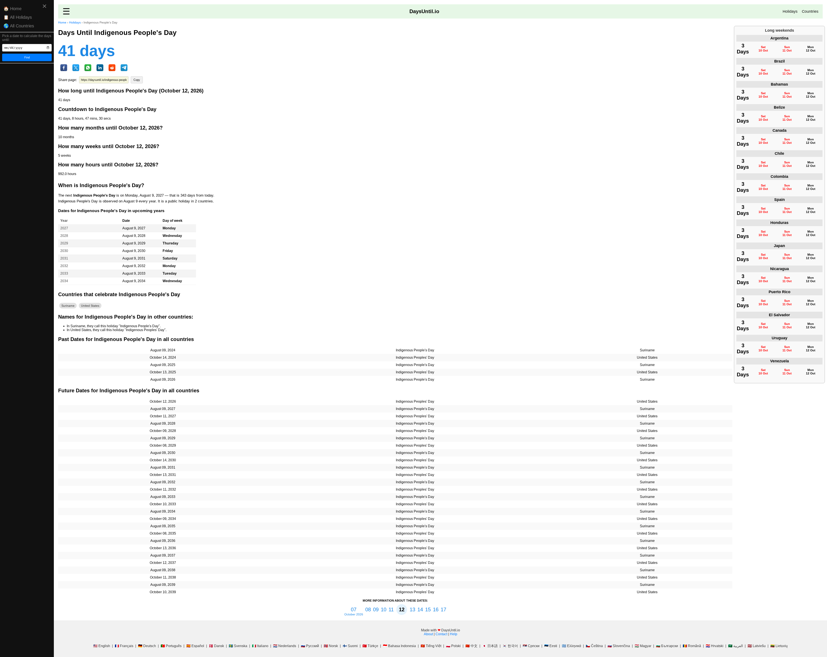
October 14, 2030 (163, 460)
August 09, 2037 (162, 555)
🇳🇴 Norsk (331, 646)
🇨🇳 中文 (471, 646)
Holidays (790, 11)
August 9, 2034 (133, 281)
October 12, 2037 (163, 563)
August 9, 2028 (133, 236)
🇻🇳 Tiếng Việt (431, 646)
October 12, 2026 (163, 401)
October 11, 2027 (163, 416)
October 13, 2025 (163, 372)
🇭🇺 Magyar (643, 646)
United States (90, 305)
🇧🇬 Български (667, 646)
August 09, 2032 (162, 482)
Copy (137, 79)
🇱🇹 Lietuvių (779, 646)
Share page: (67, 80)
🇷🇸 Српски (531, 646)
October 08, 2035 (163, 533)
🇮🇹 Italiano (260, 646)
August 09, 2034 (162, 511)
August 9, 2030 (133, 251)
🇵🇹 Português (171, 646)
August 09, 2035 (162, 526)
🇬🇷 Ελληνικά (571, 646)
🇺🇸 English (101, 646)
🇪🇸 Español (195, 646)
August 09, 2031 (162, 467)
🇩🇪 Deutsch (147, 646)
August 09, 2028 (162, 423)
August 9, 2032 (133, 266)
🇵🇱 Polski (453, 646)
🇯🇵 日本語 (490, 646)
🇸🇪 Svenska (238, 646)
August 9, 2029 (133, 243)
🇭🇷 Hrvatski (714, 646)
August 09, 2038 (162, 570)
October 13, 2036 (163, 548)
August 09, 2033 (162, 497)
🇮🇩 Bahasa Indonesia (399, 646)
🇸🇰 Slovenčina (619, 646)
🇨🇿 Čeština (594, 646)
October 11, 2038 (163, 577)
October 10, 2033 (163, 504)
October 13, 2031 (163, 475)
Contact (441, 634)
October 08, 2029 (163, 445)
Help (453, 634)
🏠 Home (12, 8)
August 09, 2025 (162, 365)
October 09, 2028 (163, 431)
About (428, 634)
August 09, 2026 (162, 379)
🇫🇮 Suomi (350, 646)
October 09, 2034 (163, 519)
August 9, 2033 (133, 273)
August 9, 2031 (133, 258)
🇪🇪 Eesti (550, 646)
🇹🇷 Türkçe (370, 646)
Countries (810, 11)
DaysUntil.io (424, 11)
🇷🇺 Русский (310, 646)
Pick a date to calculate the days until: (26, 38)
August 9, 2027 (133, 228)
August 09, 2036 (162, 541)
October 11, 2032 (163, 489)
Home (62, 22)
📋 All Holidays (17, 17)
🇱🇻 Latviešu (757, 646)
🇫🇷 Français (124, 646)
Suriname (68, 305)
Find (27, 57)
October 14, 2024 (163, 357)
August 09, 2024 (162, 350)
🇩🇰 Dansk (216, 646)
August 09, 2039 (162, 585)
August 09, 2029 (162, 438)
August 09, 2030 (162, 453)
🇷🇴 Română (692, 646)
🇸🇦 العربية (735, 646)
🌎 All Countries (18, 25)
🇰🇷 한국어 (510, 646)
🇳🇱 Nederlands (284, 646)
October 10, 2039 (163, 592)
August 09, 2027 (162, 409)
